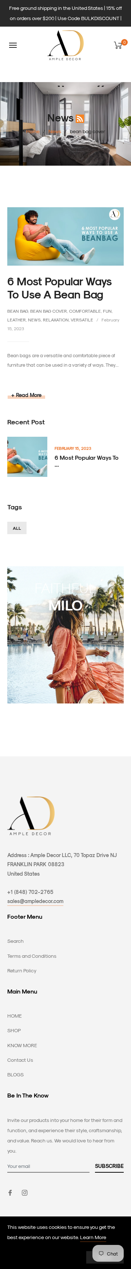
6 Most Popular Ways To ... (87, 461)
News (54, 131)
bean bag (17, 310)
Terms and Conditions (31, 956)
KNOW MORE (22, 1045)
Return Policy (21, 970)
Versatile (82, 319)
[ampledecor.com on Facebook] (10, 1191)
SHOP (14, 1030)
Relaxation (56, 319)
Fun (107, 310)
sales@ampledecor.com (35, 901)
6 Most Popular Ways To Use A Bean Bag (59, 287)
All (17, 528)
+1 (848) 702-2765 (30, 892)
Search (15, 941)
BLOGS (15, 1074)
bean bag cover (48, 310)
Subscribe (109, 1166)
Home (33, 131)
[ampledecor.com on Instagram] (25, 1191)
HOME (14, 1015)
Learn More (93, 1237)
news (34, 319)
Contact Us (20, 1060)
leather (16, 319)
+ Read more (26, 395)
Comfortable (85, 310)
